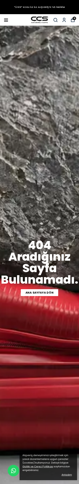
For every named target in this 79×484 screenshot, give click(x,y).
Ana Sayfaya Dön (40, 293)
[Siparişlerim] (64, 20)
